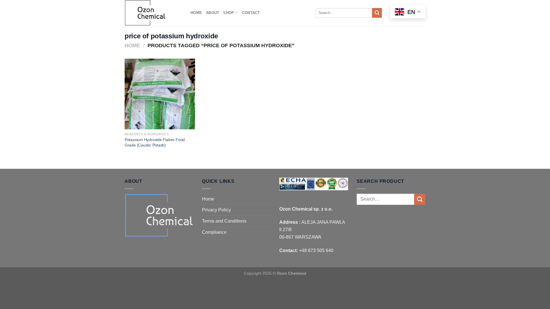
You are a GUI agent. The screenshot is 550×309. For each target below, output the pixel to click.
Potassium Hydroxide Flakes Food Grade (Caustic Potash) (155, 142)
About (212, 13)
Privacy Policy (216, 209)
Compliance (214, 232)
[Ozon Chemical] (153, 13)
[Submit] (377, 13)
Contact (251, 13)
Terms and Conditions (224, 221)
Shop (228, 13)
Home (196, 13)
